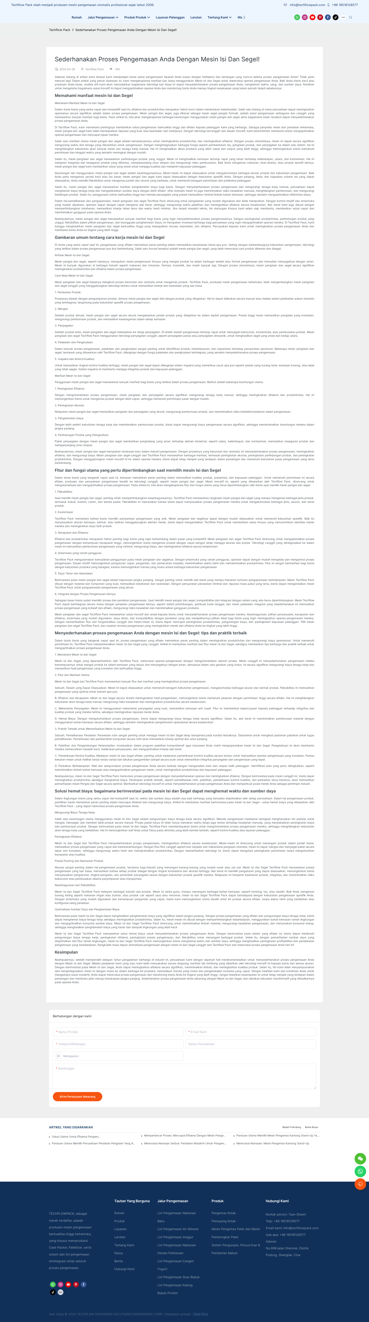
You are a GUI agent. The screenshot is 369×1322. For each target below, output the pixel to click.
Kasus (118, 1253)
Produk (119, 1221)
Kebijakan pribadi (179, 1314)
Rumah (119, 1213)
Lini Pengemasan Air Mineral (177, 1229)
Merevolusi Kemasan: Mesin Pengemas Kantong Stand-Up (272, 1143)
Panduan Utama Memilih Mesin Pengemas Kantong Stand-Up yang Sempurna (278, 1135)
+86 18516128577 (344, 5)
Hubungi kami (124, 1269)
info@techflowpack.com (307, 5)
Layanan (120, 1229)
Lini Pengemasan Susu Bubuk (178, 1277)
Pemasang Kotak (224, 1221)
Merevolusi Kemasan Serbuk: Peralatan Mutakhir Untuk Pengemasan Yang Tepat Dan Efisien (186, 1143)
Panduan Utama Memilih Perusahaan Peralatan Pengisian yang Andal (93, 1143)
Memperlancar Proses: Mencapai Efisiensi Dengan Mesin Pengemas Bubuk (186, 1135)
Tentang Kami (124, 1245)
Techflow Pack (59, 30)
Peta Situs (200, 1314)
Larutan (119, 1237)
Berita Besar (311, 1127)
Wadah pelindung (291, 1127)
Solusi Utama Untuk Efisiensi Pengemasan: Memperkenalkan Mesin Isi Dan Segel (76, 1136)
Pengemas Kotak (224, 1213)
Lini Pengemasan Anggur (175, 1237)
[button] (244, 17)
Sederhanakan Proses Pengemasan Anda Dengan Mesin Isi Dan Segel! (126, 30)
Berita (118, 1261)
